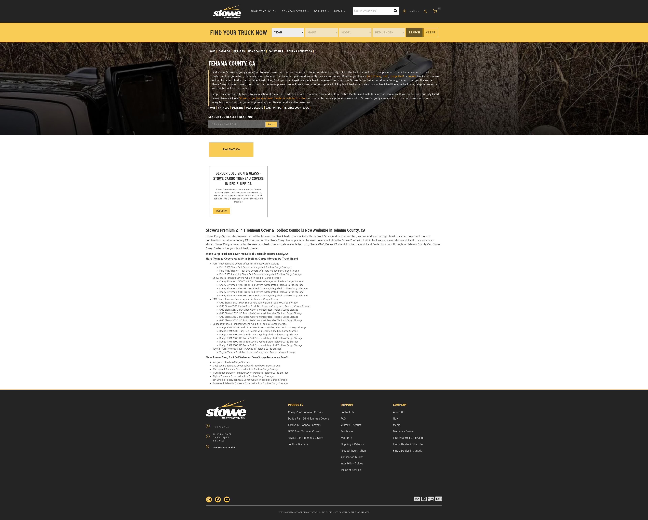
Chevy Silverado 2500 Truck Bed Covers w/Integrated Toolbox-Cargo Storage (261, 285)
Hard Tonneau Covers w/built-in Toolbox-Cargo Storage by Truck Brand (252, 258)
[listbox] (288, 32)
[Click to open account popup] (425, 11)
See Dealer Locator (224, 447)
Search (414, 32)
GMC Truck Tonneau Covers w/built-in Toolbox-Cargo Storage (246, 299)
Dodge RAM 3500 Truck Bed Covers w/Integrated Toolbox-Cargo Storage (259, 341)
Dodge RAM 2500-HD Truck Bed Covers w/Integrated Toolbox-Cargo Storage (261, 338)
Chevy (377, 76)
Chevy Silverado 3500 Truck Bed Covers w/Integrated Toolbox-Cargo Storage (261, 292)
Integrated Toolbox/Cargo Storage (231, 362)
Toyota (412, 76)
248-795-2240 (221, 427)
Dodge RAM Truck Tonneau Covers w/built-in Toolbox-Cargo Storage (250, 324)
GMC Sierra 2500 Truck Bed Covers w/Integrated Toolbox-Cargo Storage (258, 309)
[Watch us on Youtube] (227, 499)
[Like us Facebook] (218, 499)
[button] (263, 11)
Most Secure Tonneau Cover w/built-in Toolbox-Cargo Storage (246, 365)
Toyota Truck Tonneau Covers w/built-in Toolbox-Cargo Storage (247, 348)
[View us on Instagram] (209, 499)
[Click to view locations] (410, 11)
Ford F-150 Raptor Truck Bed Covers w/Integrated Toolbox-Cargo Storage (259, 270)
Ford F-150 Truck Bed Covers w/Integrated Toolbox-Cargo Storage (255, 267)
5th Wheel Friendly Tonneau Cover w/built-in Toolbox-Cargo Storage (250, 379)
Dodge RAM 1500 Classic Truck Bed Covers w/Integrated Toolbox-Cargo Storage (262, 327)
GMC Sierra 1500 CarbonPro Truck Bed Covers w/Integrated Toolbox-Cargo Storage (264, 306)
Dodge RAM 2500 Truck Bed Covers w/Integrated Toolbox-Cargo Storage (259, 334)
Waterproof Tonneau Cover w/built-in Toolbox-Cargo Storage (246, 369)
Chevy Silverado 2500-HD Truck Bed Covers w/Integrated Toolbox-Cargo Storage (263, 288)
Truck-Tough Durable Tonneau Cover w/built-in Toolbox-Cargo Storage (251, 372)
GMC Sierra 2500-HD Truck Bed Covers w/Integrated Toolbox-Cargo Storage (260, 313)
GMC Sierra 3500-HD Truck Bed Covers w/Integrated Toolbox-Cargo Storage (260, 320)
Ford (369, 76)
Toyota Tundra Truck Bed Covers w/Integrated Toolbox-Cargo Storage (257, 352)
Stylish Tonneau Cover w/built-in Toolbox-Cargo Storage (243, 376)
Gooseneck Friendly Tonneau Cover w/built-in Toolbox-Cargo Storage (250, 383)
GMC (385, 76)
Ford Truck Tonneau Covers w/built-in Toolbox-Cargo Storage (246, 263)
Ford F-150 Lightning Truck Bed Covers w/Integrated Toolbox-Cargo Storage (260, 274)
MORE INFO (221, 211)
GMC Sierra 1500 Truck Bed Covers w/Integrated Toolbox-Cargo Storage (258, 302)
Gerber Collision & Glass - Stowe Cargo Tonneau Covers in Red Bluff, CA (238, 178)
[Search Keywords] (395, 11)
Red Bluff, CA (231, 149)
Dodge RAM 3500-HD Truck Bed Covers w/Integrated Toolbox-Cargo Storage (261, 345)
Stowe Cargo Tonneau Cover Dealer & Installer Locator (272, 98)
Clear (430, 32)
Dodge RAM (397, 76)
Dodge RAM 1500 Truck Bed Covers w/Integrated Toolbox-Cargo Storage (258, 331)
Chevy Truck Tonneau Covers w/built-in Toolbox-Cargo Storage (247, 277)
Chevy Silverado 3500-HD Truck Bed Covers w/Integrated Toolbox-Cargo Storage (263, 295)
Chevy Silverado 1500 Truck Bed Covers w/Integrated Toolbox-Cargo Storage (261, 281)
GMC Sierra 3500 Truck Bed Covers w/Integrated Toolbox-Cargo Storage (258, 316)
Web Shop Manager (360, 512)
